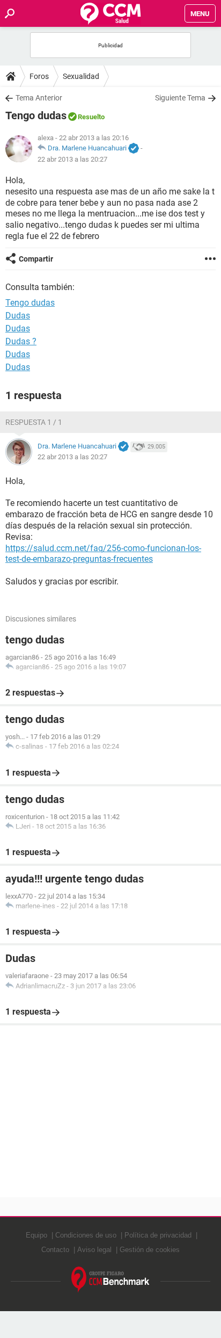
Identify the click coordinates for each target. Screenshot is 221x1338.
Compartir (36, 259)
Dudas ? (20, 341)
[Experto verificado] (133, 149)
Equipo (36, 1235)
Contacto (55, 1250)
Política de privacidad (157, 1235)
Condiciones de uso (85, 1235)
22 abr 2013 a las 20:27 (72, 159)
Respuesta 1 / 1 (33, 422)
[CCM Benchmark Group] (110, 1280)
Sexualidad (81, 76)
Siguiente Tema (180, 97)
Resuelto (91, 117)
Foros (39, 76)
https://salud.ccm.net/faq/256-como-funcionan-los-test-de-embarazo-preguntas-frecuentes (103, 554)
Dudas (17, 315)
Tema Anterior (39, 97)
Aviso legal (94, 1250)
